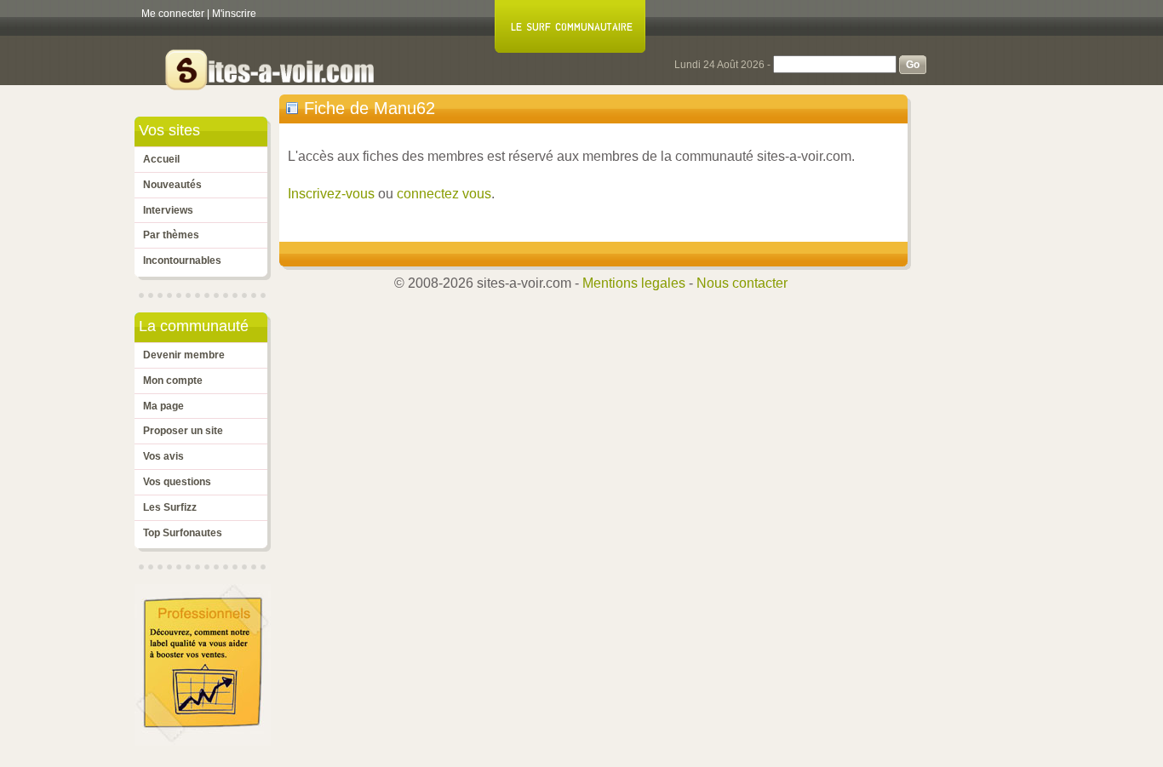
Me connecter (172, 14)
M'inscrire (234, 14)
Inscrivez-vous (331, 193)
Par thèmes (171, 235)
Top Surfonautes (182, 533)
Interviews (168, 210)
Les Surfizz (170, 507)
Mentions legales (633, 283)
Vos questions (177, 482)
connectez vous (444, 193)
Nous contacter (742, 283)
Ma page (163, 406)
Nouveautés (172, 185)
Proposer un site (183, 431)
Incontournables (182, 260)
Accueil (161, 159)
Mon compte (173, 380)
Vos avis (163, 456)
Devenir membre (184, 355)
